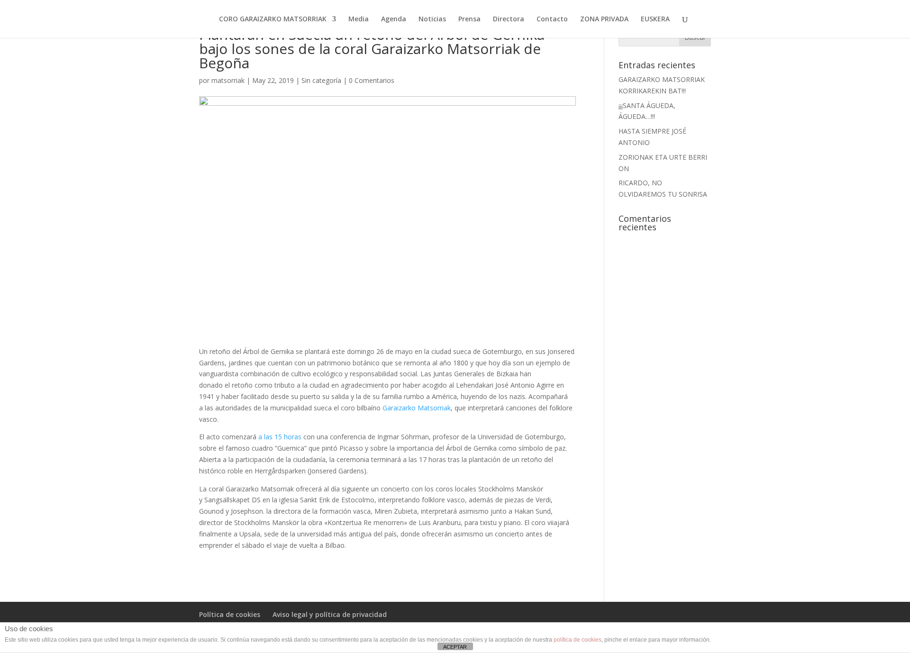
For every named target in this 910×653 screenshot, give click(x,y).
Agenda (393, 19)
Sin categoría (321, 80)
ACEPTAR (455, 647)
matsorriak (228, 80)
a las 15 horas (280, 436)
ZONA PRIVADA (604, 19)
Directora (508, 19)
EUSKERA (655, 19)
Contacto (552, 19)
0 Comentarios (371, 80)
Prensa (469, 19)
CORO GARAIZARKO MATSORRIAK (273, 19)
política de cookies (577, 639)
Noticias (432, 19)
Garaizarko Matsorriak (416, 407)
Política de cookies (229, 614)
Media (358, 19)
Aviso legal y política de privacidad (330, 614)
